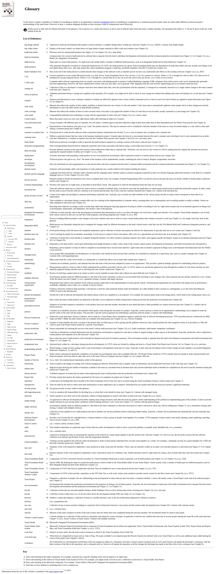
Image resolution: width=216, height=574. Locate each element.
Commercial (10, 302)
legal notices (54, 571)
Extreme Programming (12, 261)
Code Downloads (11, 283)
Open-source (11, 305)
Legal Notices (10, 365)
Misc (8, 316)
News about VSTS (11, 247)
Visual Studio (11, 340)
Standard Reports (11, 349)
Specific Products (12, 343)
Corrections (10, 362)
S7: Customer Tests (12, 288)
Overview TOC (12, 239)
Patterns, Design (11, 329)
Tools (7, 299)
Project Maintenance (13, 258)
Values (9, 264)
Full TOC (11, 242)
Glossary (8, 354)
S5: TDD (9, 286)
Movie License (11, 368)
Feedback (10, 360)
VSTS (10, 233)
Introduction (10, 228)
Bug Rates (10, 351)
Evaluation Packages (13, 272)
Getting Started (10, 269)
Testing (9, 335)
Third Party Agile (12, 296)
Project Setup (11, 253)
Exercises (10, 255)
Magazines (10, 321)
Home (6, 222)
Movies (8, 250)
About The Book (11, 225)
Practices (9, 266)
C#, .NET (10, 338)
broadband (105, 22)
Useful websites (10, 307)
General (9, 346)
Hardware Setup (11, 275)
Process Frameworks (12, 291)
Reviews (9, 244)
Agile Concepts (11, 327)
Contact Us (9, 357)
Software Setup (11, 277)
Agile (10, 231)
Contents (9, 236)
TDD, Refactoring (12, 332)
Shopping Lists (11, 280)
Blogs (8, 310)
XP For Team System (13, 294)
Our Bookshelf (10, 318)
